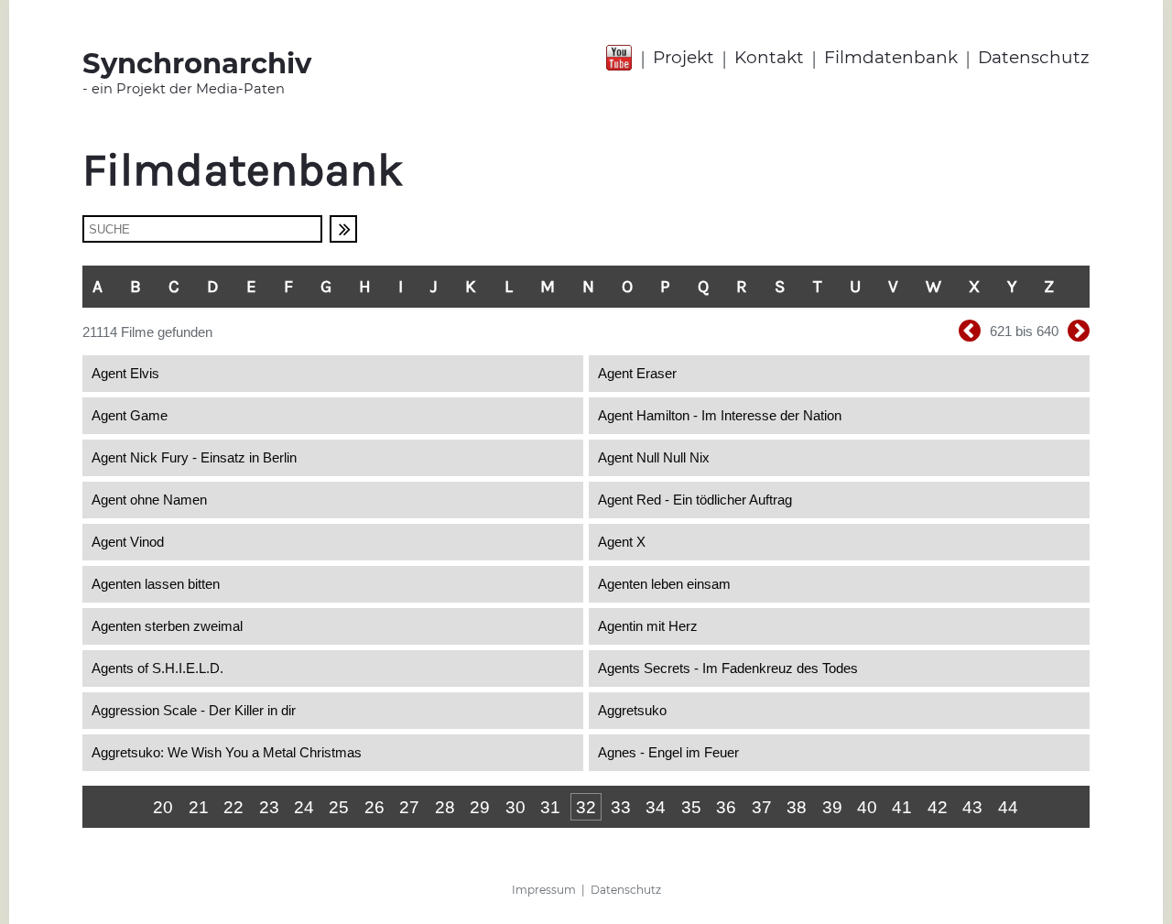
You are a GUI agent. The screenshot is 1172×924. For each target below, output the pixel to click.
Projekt (683, 57)
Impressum (544, 890)
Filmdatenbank (891, 57)
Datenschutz (1034, 57)
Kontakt (769, 57)
